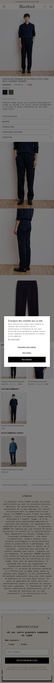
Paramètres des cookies (27, 347)
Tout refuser (26, 353)
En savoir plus (14, 339)
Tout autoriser (27, 359)
